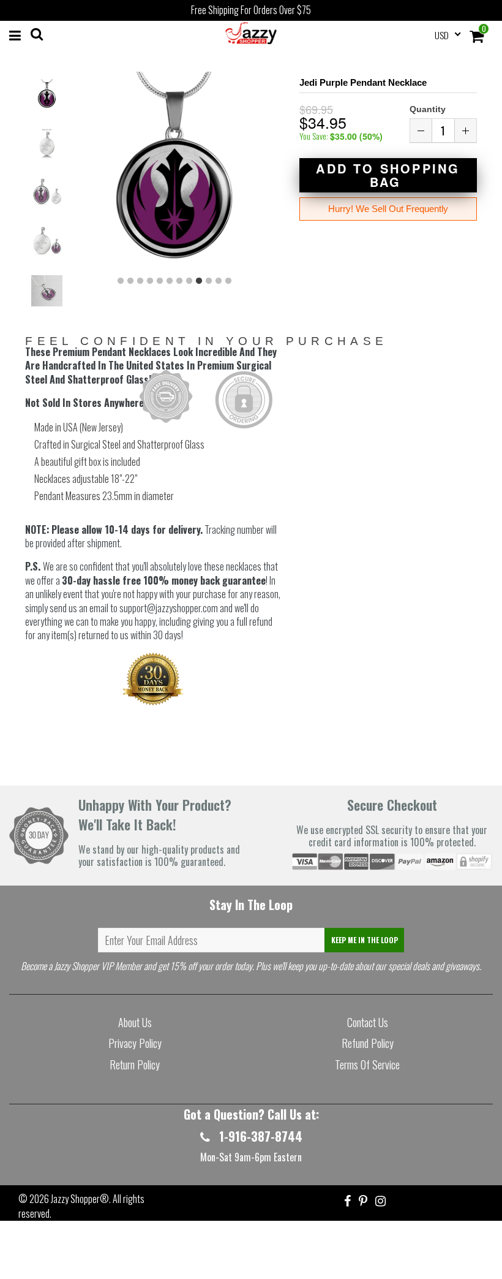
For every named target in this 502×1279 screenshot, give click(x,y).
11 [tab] (218, 281)
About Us (135, 1022)
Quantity (428, 109)
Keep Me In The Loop (364, 940)
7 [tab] (179, 281)
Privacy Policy (135, 1043)
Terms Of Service (367, 1064)
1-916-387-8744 (259, 1136)
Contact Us (367, 1022)
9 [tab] (199, 281)
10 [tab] (209, 281)
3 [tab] (140, 281)
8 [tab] (189, 281)
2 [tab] (130, 281)
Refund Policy (368, 1043)
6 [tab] (169, 281)
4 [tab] (150, 281)
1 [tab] (121, 281)
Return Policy (135, 1064)
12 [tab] (228, 281)
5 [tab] (160, 281)
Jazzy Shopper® (80, 1198)
